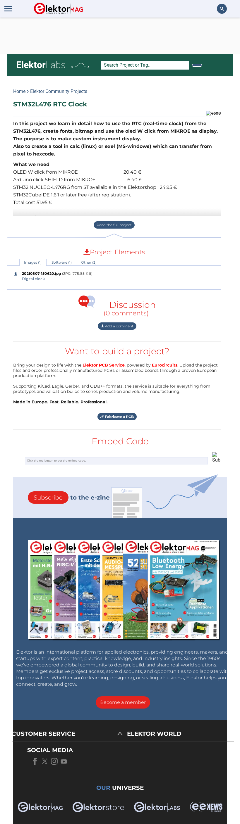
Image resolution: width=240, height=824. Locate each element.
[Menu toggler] (8, 8)
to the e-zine (72, 497)
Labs (41, 64)
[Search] (197, 65)
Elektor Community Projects (58, 91)
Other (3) (89, 262)
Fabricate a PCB (119, 416)
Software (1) (62, 262)
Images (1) (33, 262)
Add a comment (118, 326)
